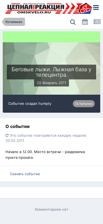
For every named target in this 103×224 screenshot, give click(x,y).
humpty (44, 103)
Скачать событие (25, 174)
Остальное (84, 103)
